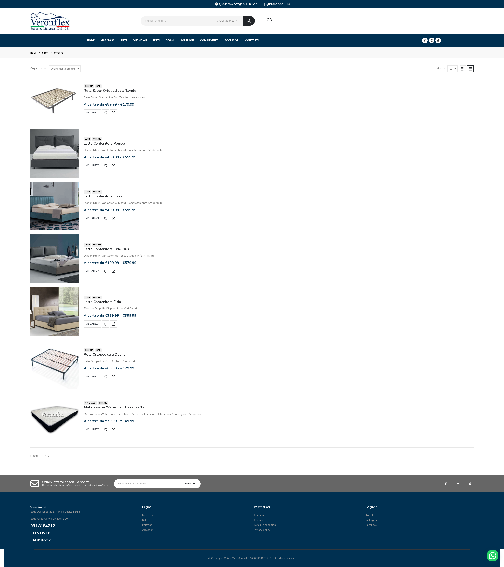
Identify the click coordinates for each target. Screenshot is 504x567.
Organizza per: (38, 68)
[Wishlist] (269, 20)
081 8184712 (42, 526)
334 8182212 (40, 540)
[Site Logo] (50, 21)
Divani (170, 40)
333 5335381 (40, 533)
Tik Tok (369, 515)
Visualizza (92, 112)
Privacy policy (262, 530)
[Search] (249, 21)
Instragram (372, 520)
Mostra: (441, 68)
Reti (124, 40)
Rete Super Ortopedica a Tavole (110, 90)
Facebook (371, 525)
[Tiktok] (438, 40)
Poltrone (187, 40)
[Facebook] (425, 40)
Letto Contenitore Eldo (102, 301)
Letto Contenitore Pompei (105, 143)
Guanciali (140, 40)
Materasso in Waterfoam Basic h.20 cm (115, 407)
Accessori (231, 40)
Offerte (89, 86)
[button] (463, 68)
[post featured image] (54, 100)
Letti (156, 40)
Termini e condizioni (265, 525)
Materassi (108, 40)
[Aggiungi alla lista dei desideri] (105, 112)
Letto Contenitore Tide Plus (106, 249)
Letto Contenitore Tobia (103, 196)
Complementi (209, 40)
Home (90, 40)
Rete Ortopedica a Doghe (105, 354)
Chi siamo (259, 515)
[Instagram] (431, 40)
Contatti (251, 40)
